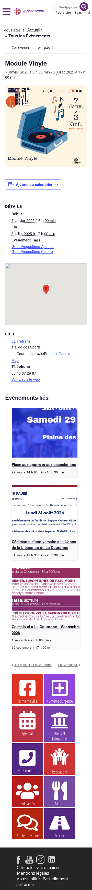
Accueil (33, 30)
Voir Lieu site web (26, 379)
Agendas (27, 733)
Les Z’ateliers (68, 664)
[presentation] (44, 433)
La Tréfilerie (21, 341)
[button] (7, 11)
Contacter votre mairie (38, 867)
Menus (59, 804)
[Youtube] (29, 862)
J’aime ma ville (27, 701)
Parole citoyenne (27, 836)
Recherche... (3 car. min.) (73, 12)
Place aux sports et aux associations (44, 464)
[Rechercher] (83, 6)
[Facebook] (18, 862)
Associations (59, 771)
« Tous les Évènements (27, 36)
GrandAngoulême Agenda (33, 246)
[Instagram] (40, 862)
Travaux (59, 836)
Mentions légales (33, 873)
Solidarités (27, 804)
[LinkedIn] (51, 862)
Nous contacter (28, 771)
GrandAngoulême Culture (32, 251)
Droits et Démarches (59, 733)
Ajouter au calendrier (34, 184)
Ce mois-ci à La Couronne (33, 664)
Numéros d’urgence (60, 701)
